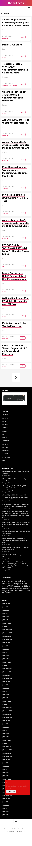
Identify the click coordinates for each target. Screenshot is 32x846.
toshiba (17, 590)
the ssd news (16, 3)
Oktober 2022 (7, 753)
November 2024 (7, 672)
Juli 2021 (5, 802)
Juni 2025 (6, 649)
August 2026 (6, 603)
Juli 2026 (5, 607)
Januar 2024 (6, 704)
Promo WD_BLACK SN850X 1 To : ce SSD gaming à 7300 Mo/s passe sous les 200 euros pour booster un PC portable (15, 497)
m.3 (27, 584)
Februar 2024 (7, 701)
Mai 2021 (5, 808)
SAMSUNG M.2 (13, 588)
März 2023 (6, 737)
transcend (25, 591)
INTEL (4, 57)
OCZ (4, 434)
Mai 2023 (5, 730)
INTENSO (5, 424)
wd (3, 592)
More (22, 37)
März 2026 (6, 620)
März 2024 (6, 698)
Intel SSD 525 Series (12, 44)
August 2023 (6, 720)
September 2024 (7, 678)
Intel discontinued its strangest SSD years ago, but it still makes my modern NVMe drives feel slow (16, 524)
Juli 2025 (5, 646)
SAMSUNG (6, 440)
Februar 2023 (7, 740)
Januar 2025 (6, 665)
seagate (5, 590)
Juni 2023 (6, 727)
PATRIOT (5, 437)
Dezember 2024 (7, 668)
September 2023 (7, 717)
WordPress (15, 831)
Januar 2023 (6, 743)
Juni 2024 (6, 688)
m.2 (24, 583)
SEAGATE (5, 38)
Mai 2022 (5, 769)
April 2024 (6, 694)
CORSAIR (5, 415)
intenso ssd (11, 583)
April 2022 (6, 772)
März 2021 (6, 815)
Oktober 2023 (7, 714)
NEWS (5, 431)
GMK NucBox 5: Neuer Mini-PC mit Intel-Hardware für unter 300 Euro (15, 301)
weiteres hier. (10, 788)
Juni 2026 (6, 610)
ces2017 (5, 581)
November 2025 (7, 633)
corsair (11, 581)
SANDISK (5, 85)
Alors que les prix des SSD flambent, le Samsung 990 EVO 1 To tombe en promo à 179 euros (14, 540)
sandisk (26, 588)
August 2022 (6, 759)
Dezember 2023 (7, 707)
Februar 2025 (7, 662)
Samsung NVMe (20, 588)
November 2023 (7, 711)
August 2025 (6, 642)
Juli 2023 (5, 724)
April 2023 (6, 733)
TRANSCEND (13, 85)
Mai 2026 (5, 613)
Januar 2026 (6, 626)
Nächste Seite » (16, 377)
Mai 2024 (5, 691)
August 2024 (6, 681)
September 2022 (7, 756)
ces (2, 581)
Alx (26, 831)
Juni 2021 (6, 805)
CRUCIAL (5, 418)
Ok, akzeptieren (11, 791)
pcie (28, 586)
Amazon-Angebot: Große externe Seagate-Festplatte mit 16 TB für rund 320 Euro (15, 22)
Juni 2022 (6, 766)
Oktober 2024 (7, 675)
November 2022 (7, 750)
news (3, 586)
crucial (18, 581)
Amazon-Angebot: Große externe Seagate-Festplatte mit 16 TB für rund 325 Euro (15, 223)
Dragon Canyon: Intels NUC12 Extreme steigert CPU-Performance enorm (14, 276)
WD (3, 266)
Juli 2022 (5, 763)
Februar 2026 (7, 623)
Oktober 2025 (7, 636)
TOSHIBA (5, 188)
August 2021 (6, 798)
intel (23, 581)
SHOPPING (6, 450)
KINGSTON (6, 428)
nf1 (7, 586)
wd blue (8, 593)
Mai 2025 (5, 652)
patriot (23, 586)
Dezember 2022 (7, 746)
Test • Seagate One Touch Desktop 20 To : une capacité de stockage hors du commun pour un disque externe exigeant (15, 488)
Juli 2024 (5, 685)
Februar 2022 (7, 779)
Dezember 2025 (7, 629)
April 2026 (6, 616)
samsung (6, 588)
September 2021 (7, 795)
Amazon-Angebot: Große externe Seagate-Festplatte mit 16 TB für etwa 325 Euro (15, 145)
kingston (18, 583)
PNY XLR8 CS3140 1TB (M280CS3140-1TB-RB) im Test (15, 198)
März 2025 (6, 659)
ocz (18, 586)
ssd (12, 590)
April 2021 (6, 811)
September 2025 (7, 639)
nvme (15, 586)
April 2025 (6, 655)
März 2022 (6, 776)
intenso (5, 583)
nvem (10, 586)
